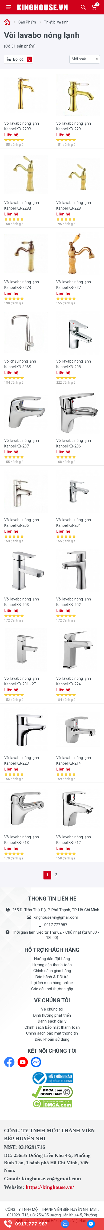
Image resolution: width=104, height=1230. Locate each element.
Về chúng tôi (52, 1009)
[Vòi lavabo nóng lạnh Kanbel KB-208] (78, 333)
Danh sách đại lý (52, 1021)
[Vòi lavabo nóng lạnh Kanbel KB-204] (78, 491)
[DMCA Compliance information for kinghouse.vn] (52, 1092)
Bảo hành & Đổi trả (52, 976)
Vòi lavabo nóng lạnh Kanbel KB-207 (21, 443)
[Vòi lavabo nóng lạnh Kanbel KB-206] (78, 412)
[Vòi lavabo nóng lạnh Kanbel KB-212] (78, 808)
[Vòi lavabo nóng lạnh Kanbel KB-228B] (26, 174)
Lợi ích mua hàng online (52, 982)
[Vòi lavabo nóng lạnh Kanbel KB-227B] (26, 253)
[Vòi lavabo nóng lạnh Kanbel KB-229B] (26, 95)
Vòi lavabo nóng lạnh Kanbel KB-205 (21, 523)
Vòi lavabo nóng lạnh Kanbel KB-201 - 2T (21, 681)
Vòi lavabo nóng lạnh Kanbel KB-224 (73, 681)
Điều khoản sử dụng (52, 1039)
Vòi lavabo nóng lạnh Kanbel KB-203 (21, 602)
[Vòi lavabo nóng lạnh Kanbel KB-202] (78, 570)
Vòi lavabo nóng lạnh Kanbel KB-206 (73, 443)
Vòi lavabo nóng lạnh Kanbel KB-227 (73, 285)
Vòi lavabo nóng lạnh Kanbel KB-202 (73, 602)
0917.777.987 (55, 924)
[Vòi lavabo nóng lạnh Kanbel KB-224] (78, 650)
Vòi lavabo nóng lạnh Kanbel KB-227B (21, 285)
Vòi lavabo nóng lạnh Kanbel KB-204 (73, 523)
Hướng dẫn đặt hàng (52, 958)
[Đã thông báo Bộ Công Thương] (52, 1077)
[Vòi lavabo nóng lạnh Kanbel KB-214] (78, 729)
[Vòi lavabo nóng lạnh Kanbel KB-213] (26, 808)
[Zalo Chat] (65, 1224)
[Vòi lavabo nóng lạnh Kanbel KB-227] (78, 253)
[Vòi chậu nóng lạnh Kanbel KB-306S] (26, 333)
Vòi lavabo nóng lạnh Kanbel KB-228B (21, 205)
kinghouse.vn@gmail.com (56, 917)
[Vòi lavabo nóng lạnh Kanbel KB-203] (26, 570)
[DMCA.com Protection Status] (52, 1103)
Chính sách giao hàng (52, 970)
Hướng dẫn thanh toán (52, 964)
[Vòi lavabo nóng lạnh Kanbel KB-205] (26, 491)
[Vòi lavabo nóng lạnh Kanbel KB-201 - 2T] (26, 650)
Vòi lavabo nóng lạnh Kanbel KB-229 (73, 126)
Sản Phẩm (27, 22)
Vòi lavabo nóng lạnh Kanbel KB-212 (73, 840)
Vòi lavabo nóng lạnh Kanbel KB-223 (21, 760)
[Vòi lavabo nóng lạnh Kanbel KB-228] (78, 174)
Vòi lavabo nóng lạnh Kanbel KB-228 (73, 205)
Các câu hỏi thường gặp (52, 989)
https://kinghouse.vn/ (50, 1187)
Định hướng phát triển (52, 1015)
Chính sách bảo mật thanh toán (52, 1027)
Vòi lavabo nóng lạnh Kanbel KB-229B (21, 126)
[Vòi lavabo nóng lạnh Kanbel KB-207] (26, 412)
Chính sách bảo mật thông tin (52, 1033)
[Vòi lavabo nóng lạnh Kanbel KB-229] (78, 95)
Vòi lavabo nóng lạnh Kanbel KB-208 (73, 364)
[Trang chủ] (7, 22)
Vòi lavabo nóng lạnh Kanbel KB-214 (73, 760)
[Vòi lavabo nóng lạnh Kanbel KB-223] (26, 729)
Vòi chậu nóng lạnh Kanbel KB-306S (20, 364)
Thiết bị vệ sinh (56, 22)
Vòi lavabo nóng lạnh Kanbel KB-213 (21, 840)
